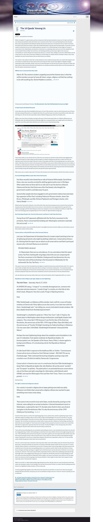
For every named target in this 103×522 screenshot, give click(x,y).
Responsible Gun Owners (21, 481)
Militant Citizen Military (20, 479)
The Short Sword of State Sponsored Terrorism (28, 22)
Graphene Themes (24, 520)
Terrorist (35, 481)
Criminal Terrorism (35, 477)
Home (15, 16)
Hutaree (42, 478)
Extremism (17, 478)
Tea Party (30, 481)
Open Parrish (70, 22)
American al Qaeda (26, 477)
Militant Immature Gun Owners (34, 479)
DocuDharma (51, 8)
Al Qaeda (19, 477)
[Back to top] (99, 519)
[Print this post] (73, 31)
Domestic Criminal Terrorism (47, 477)
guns (39, 478)
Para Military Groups (47, 479)
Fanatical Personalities (31, 478)
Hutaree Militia (48, 478)
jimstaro (23, 30)
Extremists (23, 478)
